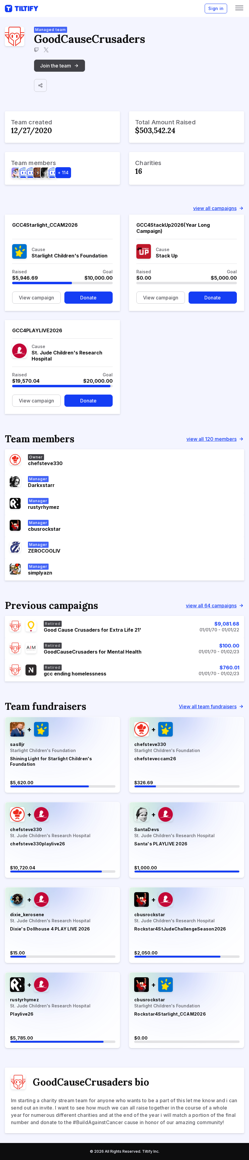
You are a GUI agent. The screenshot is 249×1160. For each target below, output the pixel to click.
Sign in (215, 8)
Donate (88, 298)
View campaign (36, 298)
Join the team (55, 66)
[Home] (21, 8)
